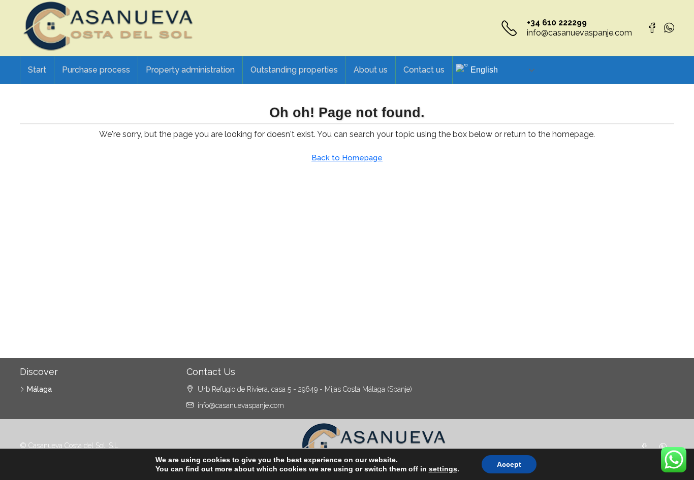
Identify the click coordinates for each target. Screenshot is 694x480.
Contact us (424, 70)
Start (37, 70)
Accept (509, 464)
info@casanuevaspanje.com (579, 33)
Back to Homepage (347, 157)
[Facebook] (646, 447)
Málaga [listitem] (39, 389)
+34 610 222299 (557, 22)
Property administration (190, 70)
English (484, 69)
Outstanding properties (294, 70)
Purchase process (96, 70)
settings (443, 469)
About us (371, 70)
